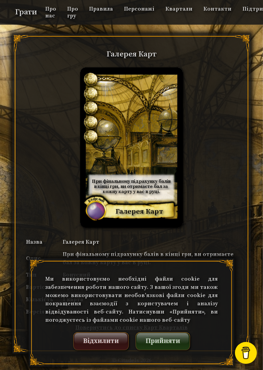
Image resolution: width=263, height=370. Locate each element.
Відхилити (101, 341)
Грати (26, 12)
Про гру (72, 12)
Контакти (217, 8)
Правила (101, 8)
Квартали (178, 8)
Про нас (50, 12)
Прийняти (163, 341)
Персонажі (139, 8)
